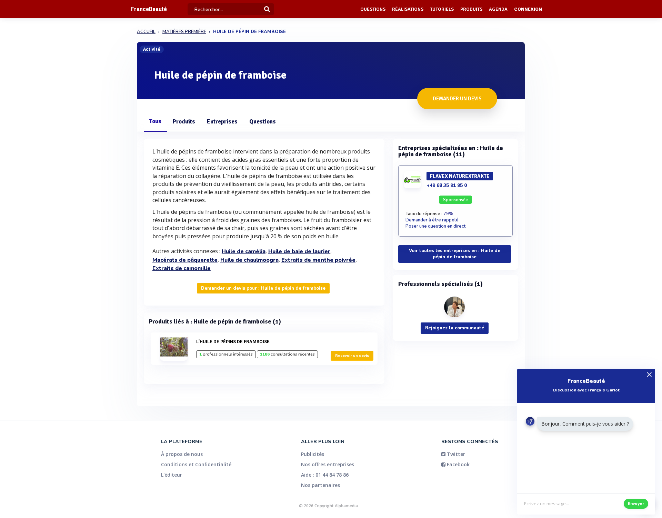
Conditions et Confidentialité (196, 464)
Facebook (457, 464)
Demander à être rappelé (432, 220)
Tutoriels (442, 9)
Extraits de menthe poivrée (318, 260)
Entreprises (222, 121)
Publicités (312, 454)
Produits (471, 9)
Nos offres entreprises (327, 464)
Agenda (498, 9)
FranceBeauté (149, 9)
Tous (155, 121)
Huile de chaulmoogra (249, 260)
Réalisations (407, 9)
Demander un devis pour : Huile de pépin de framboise (263, 288)
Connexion (528, 9)
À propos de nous (182, 454)
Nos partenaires (320, 485)
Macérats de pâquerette (185, 260)
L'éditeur (171, 474)
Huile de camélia (243, 251)
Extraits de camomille (181, 268)
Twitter (455, 454)
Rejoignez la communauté (454, 328)
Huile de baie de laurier (299, 251)
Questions (372, 9)
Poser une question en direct (435, 226)
